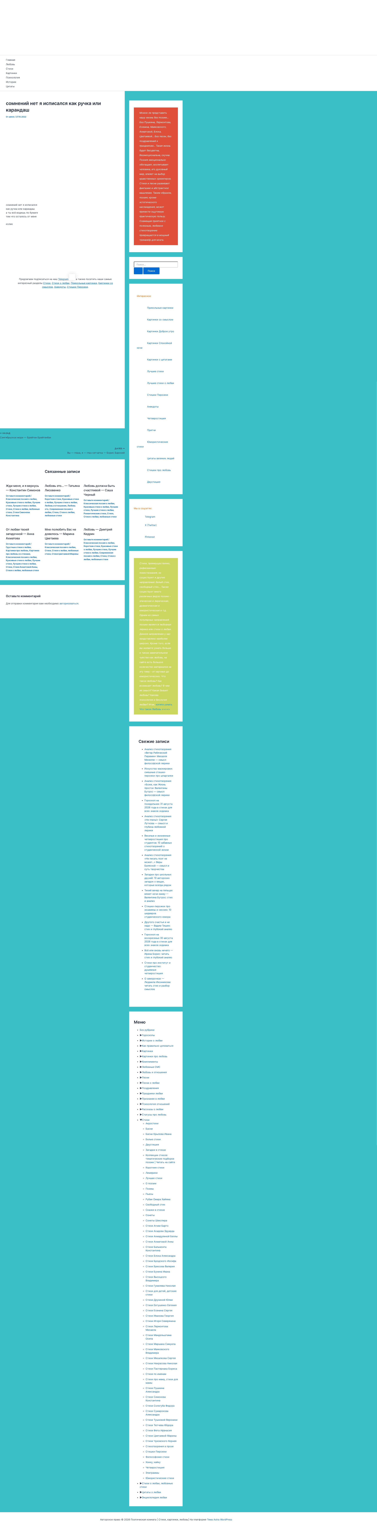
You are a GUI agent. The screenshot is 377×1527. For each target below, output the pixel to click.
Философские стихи (157, 1456)
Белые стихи (153, 1139)
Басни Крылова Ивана (158, 1133)
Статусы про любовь (154, 1114)
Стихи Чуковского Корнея (161, 1441)
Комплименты (150, 1061)
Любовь (10, 64)
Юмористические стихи (160, 1478)
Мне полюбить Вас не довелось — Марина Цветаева (60, 534)
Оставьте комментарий (18, 495)
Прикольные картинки (84, 283)
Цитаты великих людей (160, 458)
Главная (10, 59)
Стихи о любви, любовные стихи (100, 516)
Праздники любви (152, 1093)
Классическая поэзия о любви (21, 499)
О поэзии (151, 1183)
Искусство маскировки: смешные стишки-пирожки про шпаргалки (158, 772)
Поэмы (150, 1188)
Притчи (151, 430)
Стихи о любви (61, 283)
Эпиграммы (152, 1472)
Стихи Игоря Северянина (161, 1321)
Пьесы (149, 1193)
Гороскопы (148, 1035)
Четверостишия (156, 418)
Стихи (9, 68)
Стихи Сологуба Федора (160, 1405)
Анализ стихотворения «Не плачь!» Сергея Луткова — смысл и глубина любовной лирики (157, 823)
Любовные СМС (151, 1066)
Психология (13, 77)
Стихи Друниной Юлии (159, 1299)
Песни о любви (150, 1082)
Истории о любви (152, 1040)
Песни (145, 1077)
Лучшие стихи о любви (24, 505)
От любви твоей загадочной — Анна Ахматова (20, 534)
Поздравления (150, 1088)
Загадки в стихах (156, 1149)
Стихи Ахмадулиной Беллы (162, 1236)
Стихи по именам (156, 1373)
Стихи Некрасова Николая (161, 1363)
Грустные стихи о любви (18, 547)
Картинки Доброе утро (160, 331)
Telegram (63, 279)
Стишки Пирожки (77, 286)
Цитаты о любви (151, 1492)
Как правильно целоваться (157, 1045)
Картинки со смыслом (160, 319)
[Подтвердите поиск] (138, 270)
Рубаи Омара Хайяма (158, 1199)
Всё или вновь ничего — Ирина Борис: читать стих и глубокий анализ (158, 954)
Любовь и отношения (55, 505)
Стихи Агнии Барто (157, 1225)
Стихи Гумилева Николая (161, 1285)
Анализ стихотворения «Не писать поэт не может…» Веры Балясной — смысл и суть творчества (157, 862)
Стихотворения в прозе (159, 1446)
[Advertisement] (188, 33)
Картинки (11, 73)
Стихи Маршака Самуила (161, 1343)
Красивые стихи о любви (18, 502)
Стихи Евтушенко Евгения (161, 1305)
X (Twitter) (151, 525)
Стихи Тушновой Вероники (161, 1419)
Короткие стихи (53, 499)
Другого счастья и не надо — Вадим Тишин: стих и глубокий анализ (158, 926)
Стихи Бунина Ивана (158, 1271)
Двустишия (153, 481)
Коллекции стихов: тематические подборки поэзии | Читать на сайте (160, 1159)
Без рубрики (147, 1029)
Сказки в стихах (155, 1209)
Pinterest (150, 536)
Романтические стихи (95, 513)
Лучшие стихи (100, 549)
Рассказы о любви (152, 1109)
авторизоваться (68, 603)
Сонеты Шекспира (156, 1220)
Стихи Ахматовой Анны (25, 567)
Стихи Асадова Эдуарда (160, 1231)
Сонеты (150, 1215)
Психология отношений (156, 1103)
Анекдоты (60, 286)
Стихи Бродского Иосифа (161, 1261)
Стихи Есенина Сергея (159, 1310)
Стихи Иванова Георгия (160, 1315)
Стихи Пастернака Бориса (161, 1368)
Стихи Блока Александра (160, 1255)
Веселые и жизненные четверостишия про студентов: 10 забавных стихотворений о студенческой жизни (158, 842)
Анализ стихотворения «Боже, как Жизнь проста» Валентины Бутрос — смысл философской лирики (157, 788)
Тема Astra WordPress (219, 1519)
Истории (11, 81)
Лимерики (152, 1172)
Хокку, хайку (153, 1462)
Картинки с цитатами (159, 359)
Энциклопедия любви (154, 1497)
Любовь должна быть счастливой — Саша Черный (99, 490)
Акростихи (152, 1123)
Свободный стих (155, 1204)
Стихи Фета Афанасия (159, 1430)
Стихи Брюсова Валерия (160, 1266)
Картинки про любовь (17, 550)
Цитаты (10, 86)
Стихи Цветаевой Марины (65, 554)
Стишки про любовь (159, 470)
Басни (149, 1128)
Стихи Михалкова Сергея (161, 1358)
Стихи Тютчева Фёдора (159, 1425)
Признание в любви (153, 1098)
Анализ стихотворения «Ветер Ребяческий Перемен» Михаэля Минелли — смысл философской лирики (157, 756)
